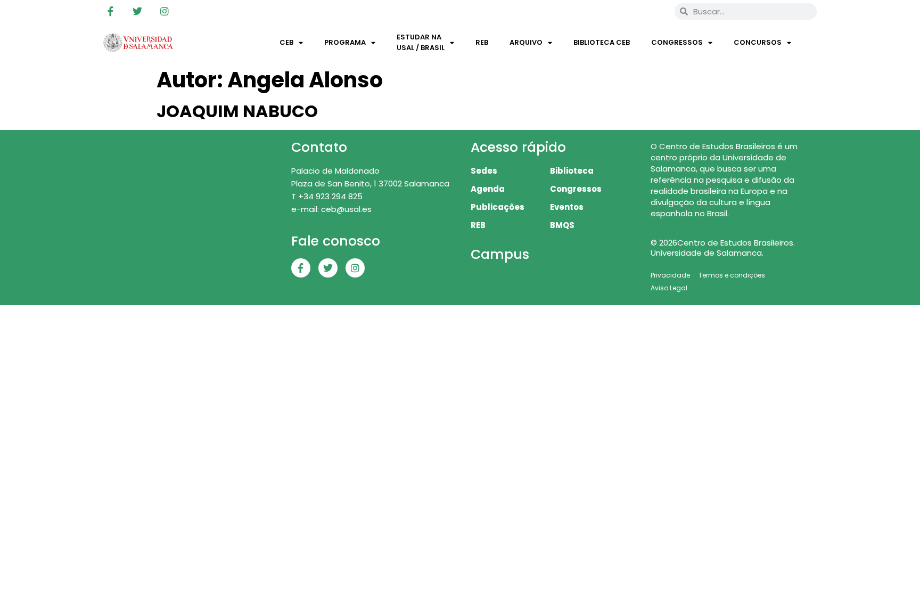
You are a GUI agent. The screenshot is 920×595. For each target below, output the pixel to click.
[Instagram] (164, 11)
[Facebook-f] (110, 11)
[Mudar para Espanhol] (651, 11)
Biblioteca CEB (601, 42)
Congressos (677, 42)
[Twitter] (137, 11)
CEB (286, 42)
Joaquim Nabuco (237, 111)
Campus (500, 254)
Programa (345, 42)
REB (481, 42)
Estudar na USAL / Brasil (421, 42)
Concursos (758, 42)
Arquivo (526, 42)
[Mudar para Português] (631, 11)
